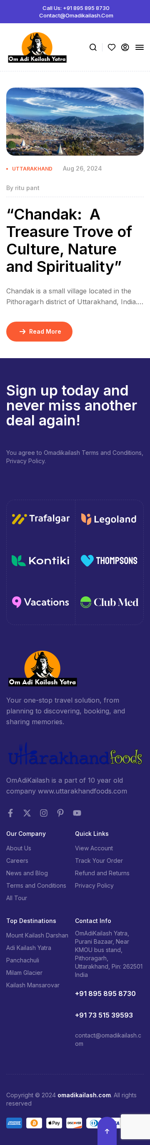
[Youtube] (77, 813)
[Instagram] (44, 813)
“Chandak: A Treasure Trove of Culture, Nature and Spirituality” (69, 240)
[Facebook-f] (10, 813)
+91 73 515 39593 (104, 1015)
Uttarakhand (32, 169)
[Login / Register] (125, 47)
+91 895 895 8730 (105, 993)
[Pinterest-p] (60, 813)
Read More (45, 331)
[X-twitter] (27, 813)
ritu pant (27, 187)
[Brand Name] (41, 520)
